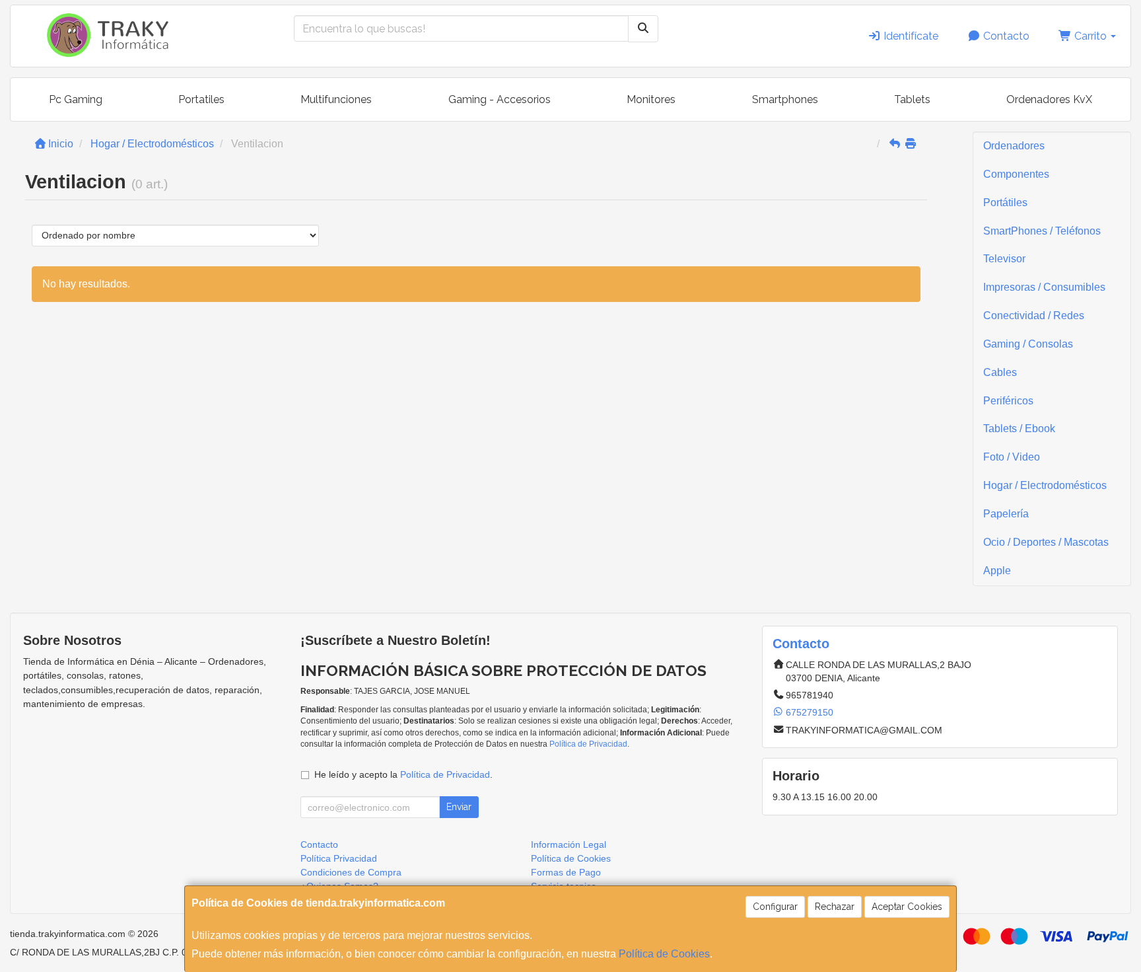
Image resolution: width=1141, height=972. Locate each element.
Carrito (1090, 36)
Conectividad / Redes (1033, 315)
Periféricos (1008, 400)
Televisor (1004, 258)
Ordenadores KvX (1049, 99)
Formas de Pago (566, 872)
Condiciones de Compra (350, 872)
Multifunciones (336, 99)
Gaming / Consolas (1028, 344)
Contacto (1005, 36)
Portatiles (201, 99)
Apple (997, 570)
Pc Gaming (75, 99)
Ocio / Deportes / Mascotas (1046, 542)
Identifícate (909, 36)
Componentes (1016, 174)
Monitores (651, 99)
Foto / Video (1011, 457)
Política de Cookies (664, 953)
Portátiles (1005, 202)
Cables (1000, 372)
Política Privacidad (338, 858)
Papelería (1006, 513)
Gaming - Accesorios (499, 99)
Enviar (458, 807)
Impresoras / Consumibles (1044, 287)
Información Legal (568, 844)
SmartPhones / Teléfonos (1042, 231)
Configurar (775, 906)
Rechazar (834, 906)
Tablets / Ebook (1019, 428)
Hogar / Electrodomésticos (1045, 485)
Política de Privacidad (588, 744)
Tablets (912, 99)
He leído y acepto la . (403, 774)
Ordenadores (1014, 145)
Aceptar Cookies (907, 906)
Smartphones (785, 99)
